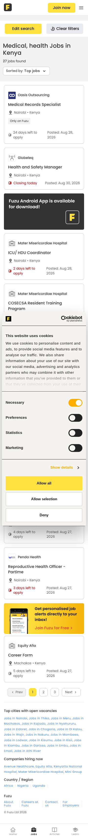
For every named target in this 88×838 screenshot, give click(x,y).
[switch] (75, 418)
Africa (8, 786)
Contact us (51, 804)
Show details (61, 467)
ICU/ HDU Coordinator (29, 252)
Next (68, 692)
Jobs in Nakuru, (38, 735)
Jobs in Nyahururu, (62, 724)
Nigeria (23, 786)
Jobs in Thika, (40, 718)
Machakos (23, 663)
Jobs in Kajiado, (34, 724)
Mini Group (73, 772)
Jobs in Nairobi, (16, 718)
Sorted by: (23, 70)
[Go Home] (8, 7)
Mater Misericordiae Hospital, (41, 772)
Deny (44, 515)
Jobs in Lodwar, (16, 740)
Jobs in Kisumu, (41, 740)
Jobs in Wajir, (15, 735)
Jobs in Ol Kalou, (70, 729)
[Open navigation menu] (81, 8)
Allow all (44, 483)
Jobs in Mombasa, (64, 735)
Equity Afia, (45, 767)
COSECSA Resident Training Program (35, 305)
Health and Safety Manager (35, 167)
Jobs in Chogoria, (43, 729)
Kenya (33, 112)
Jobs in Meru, (61, 718)
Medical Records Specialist (34, 104)
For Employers (71, 804)
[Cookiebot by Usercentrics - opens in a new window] (62, 319)
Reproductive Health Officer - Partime (37, 569)
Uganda (39, 786)
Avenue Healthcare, (20, 767)
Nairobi (20, 112)
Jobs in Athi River (27, 751)
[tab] (44, 114)
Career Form (20, 655)
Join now (61, 7)
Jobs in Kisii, (64, 740)
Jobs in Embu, (58, 746)
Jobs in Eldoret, (16, 729)
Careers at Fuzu (30, 804)
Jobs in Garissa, (34, 746)
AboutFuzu (8, 804)
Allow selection (44, 499)
